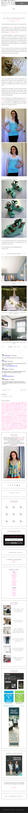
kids (23, 417)
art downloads (14, 407)
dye (6, 412)
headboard (8, 415)
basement (3, 408)
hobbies (14, 415)
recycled (8, 423)
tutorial (25, 427)
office (17, 419)
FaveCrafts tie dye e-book (13, 32)
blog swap (21, 408)
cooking (25, 410)
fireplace (25, 412)
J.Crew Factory (14, 589)
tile (5, 427)
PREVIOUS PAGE (6, 390)
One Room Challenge (15, 404)
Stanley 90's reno (10, 405)
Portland (25, 403)
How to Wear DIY (22, 402)
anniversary (3, 407)
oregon (20, 419)
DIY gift (12, 402)
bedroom (16, 409)
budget (17, 410)
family (20, 412)
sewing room (8, 424)
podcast (9, 422)
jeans (20, 417)
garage (16, 414)
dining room (24, 411)
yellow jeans (11, 27)
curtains (12, 411)
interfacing (17, 417)
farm (22, 412)
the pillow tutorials (23, 426)
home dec (23, 415)
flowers (6, 414)
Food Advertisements (12, 552)
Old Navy (14, 593)
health (11, 415)
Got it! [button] (21, 3)
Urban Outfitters (14, 581)
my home (9, 419)
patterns (24, 420)
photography (4, 422)
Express (14, 588)
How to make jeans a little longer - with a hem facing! (18, 640)
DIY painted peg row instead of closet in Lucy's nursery (14, 283)
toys (19, 427)
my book (23, 418)
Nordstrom (14, 592)
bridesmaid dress (12, 410)
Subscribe (14, 543)
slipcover (17, 424)
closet (23, 410)
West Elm (14, 584)
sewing (14, 423)
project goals (20, 422)
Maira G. (23, 809)
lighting (6, 418)
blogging (25, 408)
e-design (8, 412)
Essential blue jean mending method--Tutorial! (18, 659)
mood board (19, 418)
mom (21, 437)
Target (14, 579)
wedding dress (4, 429)
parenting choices (12, 420)
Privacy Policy (14, 787)
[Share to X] (14, 346)
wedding (20, 428)
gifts (24, 414)
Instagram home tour (5, 403)
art (11, 407)
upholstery (3, 428)
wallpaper (16, 428)
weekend (9, 429)
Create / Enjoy (10, 809)
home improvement (6, 417)
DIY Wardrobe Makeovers (6, 402)
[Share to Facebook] (17, 346)
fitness (2, 414)
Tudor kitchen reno (22, 406)
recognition (3, 423)
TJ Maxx (14, 580)
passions (20, 420)
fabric (17, 413)
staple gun (8, 426)
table (17, 426)
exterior (13, 412)
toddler (7, 427)
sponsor (22, 425)
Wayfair (14, 582)
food (9, 414)
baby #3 (25, 407)
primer (16, 422)
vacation (7, 428)
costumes (3, 411)
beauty (11, 408)
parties (17, 420)
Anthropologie (14, 574)
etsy (11, 412)
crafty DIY (8, 411)
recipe (25, 422)
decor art (17, 411)
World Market (14, 585)
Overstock (14, 578)
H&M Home (14, 575)
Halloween (16, 402)
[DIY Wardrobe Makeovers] (14, 775)
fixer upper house (21, 438)
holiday (18, 415)
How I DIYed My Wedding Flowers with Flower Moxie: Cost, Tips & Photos (14, 313)
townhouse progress (13, 427)
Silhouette (3, 405)
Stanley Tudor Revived (11, 406)
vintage (11, 428)
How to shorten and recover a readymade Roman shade (14, 343)
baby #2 (22, 407)
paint (2, 420)
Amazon (14, 573)
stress (14, 426)
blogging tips (3, 410)
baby (19, 407)
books (7, 410)
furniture (12, 414)
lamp (4, 418)
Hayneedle (14, 576)
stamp (5, 426)
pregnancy (13, 422)
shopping (13, 425)
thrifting (2, 427)
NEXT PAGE (23, 390)
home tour (13, 417)
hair (26, 414)
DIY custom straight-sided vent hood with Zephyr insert (18, 649)
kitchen (25, 417)
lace (2, 418)
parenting (6, 420)
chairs (20, 410)
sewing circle (20, 423)
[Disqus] (14, 369)
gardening (20, 414)
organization (24, 419)
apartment (8, 407)
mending (15, 418)
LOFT (14, 591)
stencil (11, 426)
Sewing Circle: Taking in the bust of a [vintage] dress (18, 610)
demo (20, 411)
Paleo (21, 404)
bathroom (8, 408)
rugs (11, 423)
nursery (14, 419)
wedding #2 (24, 428)
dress (3, 413)
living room (10, 418)
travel (21, 427)
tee (18, 426)
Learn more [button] (4, 5)
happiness (3, 415)
